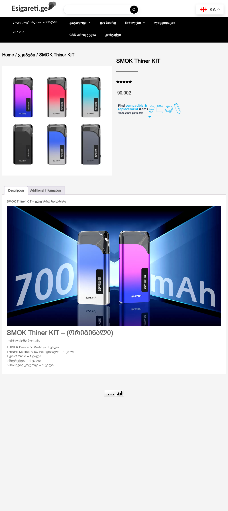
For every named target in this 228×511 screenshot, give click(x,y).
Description (16, 190)
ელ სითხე (108, 23)
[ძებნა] (134, 10)
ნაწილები (133, 23)
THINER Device (18, 347)
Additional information (45, 190)
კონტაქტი (113, 35)
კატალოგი (78, 23)
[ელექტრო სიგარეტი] (34, 7)
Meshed (25, 352)
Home (8, 54)
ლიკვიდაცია (164, 23)
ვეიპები (26, 54)
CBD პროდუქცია (82, 35)
